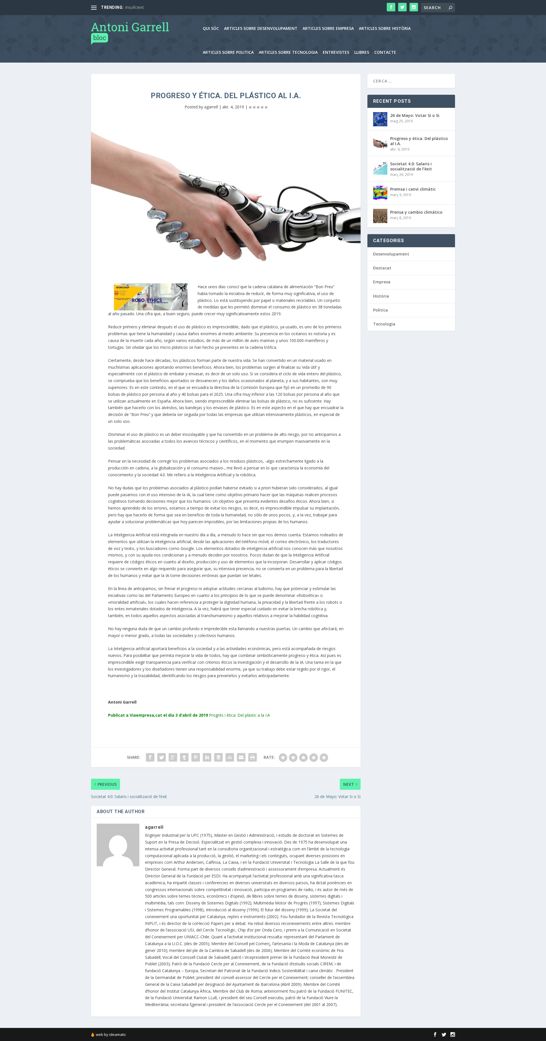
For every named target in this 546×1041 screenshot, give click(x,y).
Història (381, 296)
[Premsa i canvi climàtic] (380, 193)
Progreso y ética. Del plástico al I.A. (419, 141)
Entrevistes (336, 52)
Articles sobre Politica (228, 52)
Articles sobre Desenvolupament (260, 28)
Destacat (382, 268)
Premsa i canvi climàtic (413, 189)
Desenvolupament (391, 254)
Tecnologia (384, 324)
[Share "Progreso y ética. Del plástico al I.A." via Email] (241, 757)
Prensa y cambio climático (416, 212)
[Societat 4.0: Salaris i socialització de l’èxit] (380, 167)
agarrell (211, 107)
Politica (380, 310)
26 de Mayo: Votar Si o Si (414, 115)
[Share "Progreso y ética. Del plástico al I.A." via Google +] (173, 757)
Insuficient (134, 7)
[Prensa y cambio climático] (380, 216)
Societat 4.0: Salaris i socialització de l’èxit (411, 166)
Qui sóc (211, 28)
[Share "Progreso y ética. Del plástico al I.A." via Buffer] (218, 757)
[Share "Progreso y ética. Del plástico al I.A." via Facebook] (150, 757)
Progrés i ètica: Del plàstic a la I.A (239, 715)
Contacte (385, 52)
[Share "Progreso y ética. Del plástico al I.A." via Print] (252, 757)
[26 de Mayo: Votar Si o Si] (380, 119)
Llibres (361, 52)
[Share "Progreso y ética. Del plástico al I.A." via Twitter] (161, 757)
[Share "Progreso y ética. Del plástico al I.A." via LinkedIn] (207, 757)
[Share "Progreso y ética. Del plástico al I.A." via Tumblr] (184, 757)
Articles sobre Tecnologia (288, 52)
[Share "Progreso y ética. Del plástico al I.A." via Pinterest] (195, 757)
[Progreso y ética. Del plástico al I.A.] (380, 142)
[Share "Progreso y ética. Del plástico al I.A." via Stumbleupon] (229, 757)
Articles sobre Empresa (328, 28)
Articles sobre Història (385, 28)
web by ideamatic (111, 1034)
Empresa (381, 282)
